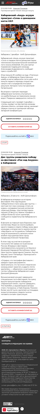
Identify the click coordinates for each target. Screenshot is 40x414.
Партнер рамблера (19, 404)
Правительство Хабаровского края (14, 192)
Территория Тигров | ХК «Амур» (13, 51)
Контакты (6, 341)
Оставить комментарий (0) (20, 127)
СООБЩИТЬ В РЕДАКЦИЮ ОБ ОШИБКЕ (17, 344)
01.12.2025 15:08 (6, 8)
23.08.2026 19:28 (6, 152)
